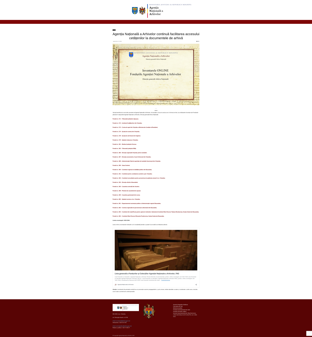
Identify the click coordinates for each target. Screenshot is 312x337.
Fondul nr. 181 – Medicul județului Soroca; (124, 144)
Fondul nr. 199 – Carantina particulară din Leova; (126, 195)
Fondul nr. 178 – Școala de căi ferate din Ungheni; (127, 135)
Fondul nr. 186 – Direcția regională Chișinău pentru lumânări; (130, 152)
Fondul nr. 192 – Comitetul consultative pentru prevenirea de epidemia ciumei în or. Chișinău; (139, 178)
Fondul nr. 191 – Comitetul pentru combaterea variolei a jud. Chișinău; (132, 174)
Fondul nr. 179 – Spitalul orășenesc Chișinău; (125, 140)
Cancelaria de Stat (178, 306)
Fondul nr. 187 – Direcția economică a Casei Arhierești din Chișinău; (132, 157)
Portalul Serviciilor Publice (179, 311)
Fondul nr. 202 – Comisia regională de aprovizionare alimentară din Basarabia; (135, 207)
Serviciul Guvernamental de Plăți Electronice (184, 313)
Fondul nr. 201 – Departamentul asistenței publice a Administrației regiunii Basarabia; (137, 203)
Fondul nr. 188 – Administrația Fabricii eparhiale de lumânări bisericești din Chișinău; (137, 161)
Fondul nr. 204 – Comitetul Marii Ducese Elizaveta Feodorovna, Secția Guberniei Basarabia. (138, 216)
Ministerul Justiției (177, 308)
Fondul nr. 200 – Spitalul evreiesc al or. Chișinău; (126, 199)
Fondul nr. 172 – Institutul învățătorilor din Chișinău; (127, 123)
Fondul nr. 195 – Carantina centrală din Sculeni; (126, 186)
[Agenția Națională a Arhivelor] (156, 10)
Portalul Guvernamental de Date (181, 309)
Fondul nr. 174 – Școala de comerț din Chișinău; (126, 131)
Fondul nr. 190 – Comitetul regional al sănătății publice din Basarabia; (132, 169)
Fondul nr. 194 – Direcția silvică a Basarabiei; (125, 182)
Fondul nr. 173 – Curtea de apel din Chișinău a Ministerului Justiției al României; (135, 127)
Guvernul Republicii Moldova (180, 304)
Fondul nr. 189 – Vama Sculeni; (121, 165)
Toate (114, 30)
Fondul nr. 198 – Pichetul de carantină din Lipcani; (127, 190)
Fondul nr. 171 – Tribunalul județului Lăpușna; (126, 119)
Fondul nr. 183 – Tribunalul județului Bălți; (124, 148)
